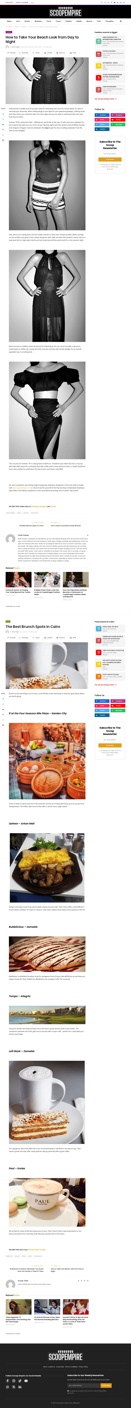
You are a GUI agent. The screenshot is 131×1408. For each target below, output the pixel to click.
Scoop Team (15, 631)
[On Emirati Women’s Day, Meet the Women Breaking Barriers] (47, 1307)
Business (38, 21)
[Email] (3, 140)
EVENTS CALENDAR (22, 2)
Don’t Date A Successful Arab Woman (66, 526)
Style (19, 513)
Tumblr (53, 506)
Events (27, 21)
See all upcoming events (106, 99)
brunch (17, 1256)
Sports (89, 21)
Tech (99, 21)
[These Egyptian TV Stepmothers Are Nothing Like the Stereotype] (19, 1307)
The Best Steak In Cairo (36, 1250)
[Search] (121, 21)
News (9, 21)
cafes (24, 1256)
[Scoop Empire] (65, 11)
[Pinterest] (3, 130)
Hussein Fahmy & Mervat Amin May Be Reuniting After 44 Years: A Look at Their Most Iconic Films (75, 1320)
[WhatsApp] (3, 135)
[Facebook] (3, 114)
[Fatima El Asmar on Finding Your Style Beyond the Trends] (19, 579)
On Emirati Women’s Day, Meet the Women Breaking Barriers (47, 1318)
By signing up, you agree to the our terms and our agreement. (111, 167)
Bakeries (9, 1256)
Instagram (43, 506)
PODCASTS (9, 2)
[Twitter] (3, 119)
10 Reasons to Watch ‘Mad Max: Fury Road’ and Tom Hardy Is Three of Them (27, 1270)
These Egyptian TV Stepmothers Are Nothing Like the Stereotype (18, 1319)
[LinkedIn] (3, 124)
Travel (58, 21)
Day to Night (11, 513)
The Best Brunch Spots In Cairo (31, 526)
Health (79, 21)
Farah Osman (16, 47)
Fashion (69, 21)
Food (49, 21)
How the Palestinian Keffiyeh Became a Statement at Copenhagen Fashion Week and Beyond (75, 593)
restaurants (38, 1256)
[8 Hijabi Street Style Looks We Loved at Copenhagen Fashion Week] (47, 579)
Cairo (30, 1256)
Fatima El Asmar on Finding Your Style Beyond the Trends (18, 591)
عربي (32, 2)
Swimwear (34, 513)
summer (26, 513)
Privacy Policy (114, 167)
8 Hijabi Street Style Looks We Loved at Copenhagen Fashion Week (47, 592)
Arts (18, 21)
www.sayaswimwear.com (21, 488)
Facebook (34, 506)
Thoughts (109, 21)
